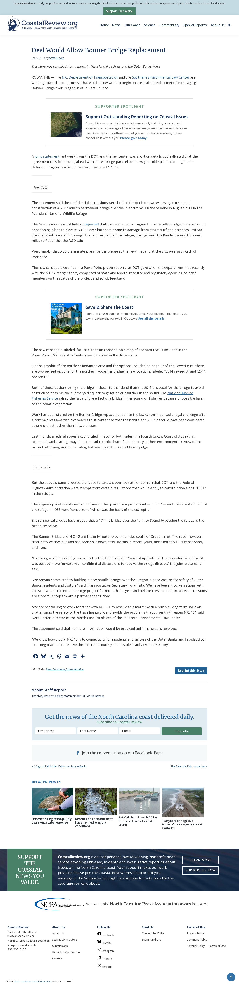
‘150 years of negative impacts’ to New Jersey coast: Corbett (182, 824)
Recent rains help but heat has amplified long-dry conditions (94, 822)
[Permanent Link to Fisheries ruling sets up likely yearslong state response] (52, 801)
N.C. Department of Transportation (90, 77)
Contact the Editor (153, 933)
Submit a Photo (151, 939)
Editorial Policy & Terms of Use (206, 946)
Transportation (75, 669)
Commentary (169, 25)
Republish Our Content (66, 952)
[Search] (229, 25)
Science (149, 25)
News (116, 25)
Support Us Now (200, 870)
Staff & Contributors (64, 939)
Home (104, 25)
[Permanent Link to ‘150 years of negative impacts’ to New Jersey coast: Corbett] (183, 802)
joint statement (47, 156)
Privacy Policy (195, 933)
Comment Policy (197, 939)
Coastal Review (23, 3)
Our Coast (132, 25)
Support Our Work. (119, 11)
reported (91, 224)
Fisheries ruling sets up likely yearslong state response (52, 820)
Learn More (200, 860)
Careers (57, 958)
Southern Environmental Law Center (160, 77)
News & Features (55, 669)
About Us (218, 25)
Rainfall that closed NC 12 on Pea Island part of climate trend (139, 821)
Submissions (60, 946)
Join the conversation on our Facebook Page (122, 753)
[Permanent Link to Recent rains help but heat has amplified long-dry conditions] (96, 801)
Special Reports (195, 25)
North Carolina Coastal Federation (28, 940)
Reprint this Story (191, 670)
